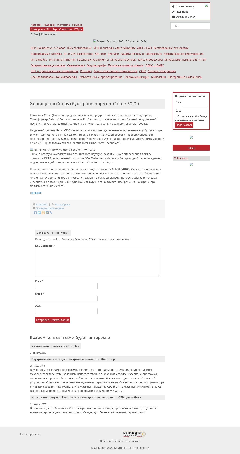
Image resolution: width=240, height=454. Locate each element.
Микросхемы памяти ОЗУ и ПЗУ (185, 59)
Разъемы (86, 71)
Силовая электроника (162, 71)
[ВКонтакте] (35, 212)
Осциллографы (96, 65)
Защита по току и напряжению (141, 53)
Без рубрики (62, 204)
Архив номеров (185, 17)
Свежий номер (185, 6)
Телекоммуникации (136, 77)
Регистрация (48, 34)
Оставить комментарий (50, 208)
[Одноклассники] (43, 212)
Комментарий (45, 245)
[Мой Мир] (47, 212)
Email (39, 293)
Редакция (49, 24)
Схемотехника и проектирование (100, 77)
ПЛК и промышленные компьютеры (54, 71)
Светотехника (76, 65)
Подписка (182, 11)
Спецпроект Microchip (44, 29)
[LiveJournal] (51, 212)
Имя (178, 102)
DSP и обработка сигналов (48, 48)
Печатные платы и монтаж (125, 65)
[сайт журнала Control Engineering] (159, 434)
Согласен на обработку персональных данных (191, 118)
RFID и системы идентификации (115, 48)
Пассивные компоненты (93, 59)
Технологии (158, 77)
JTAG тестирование (79, 48)
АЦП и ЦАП (144, 48)
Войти (34, 34)
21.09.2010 (42, 204)
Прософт (35, 192)
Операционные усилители (48, 65)
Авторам (36, 24)
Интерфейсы (39, 59)
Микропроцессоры (150, 59)
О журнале (63, 24)
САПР (142, 71)
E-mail (178, 110)
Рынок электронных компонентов (115, 71)
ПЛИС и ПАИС (154, 65)
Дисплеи (113, 53)
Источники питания (62, 59)
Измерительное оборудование (183, 53)
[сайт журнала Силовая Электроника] (53, 434)
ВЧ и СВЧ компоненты (78, 53)
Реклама (77, 24)
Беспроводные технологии (171, 48)
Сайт (38, 306)
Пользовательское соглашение (120, 441)
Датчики (100, 53)
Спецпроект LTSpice (70, 29)
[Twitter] (39, 212)
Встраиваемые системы (46, 53)
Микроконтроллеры (123, 59)
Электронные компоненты (185, 77)
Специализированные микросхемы (54, 77)
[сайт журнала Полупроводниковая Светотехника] (105, 434)
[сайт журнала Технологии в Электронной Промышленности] (77, 434)
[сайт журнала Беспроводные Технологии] (134, 434)
